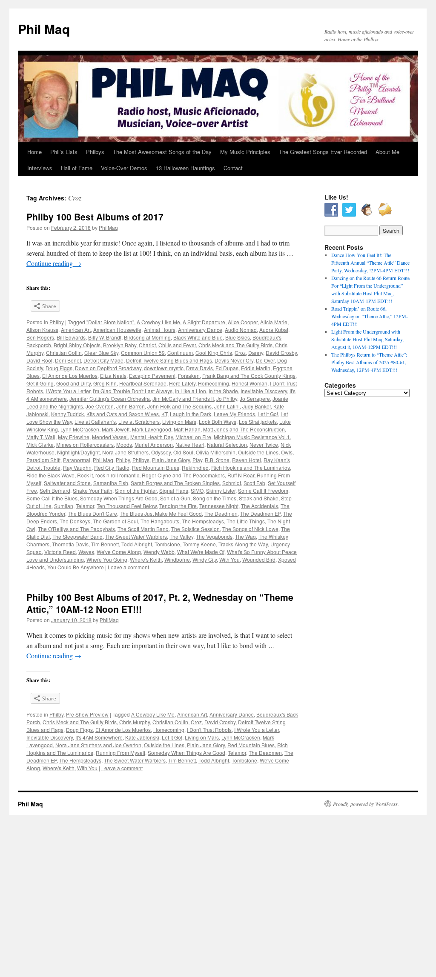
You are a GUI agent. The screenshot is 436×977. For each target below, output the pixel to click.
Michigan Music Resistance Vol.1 (252, 436)
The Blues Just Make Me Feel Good (161, 513)
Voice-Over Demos (124, 168)
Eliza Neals (113, 375)
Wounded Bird (258, 559)
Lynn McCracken (79, 429)
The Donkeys (75, 521)
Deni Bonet (68, 360)
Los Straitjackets (258, 421)
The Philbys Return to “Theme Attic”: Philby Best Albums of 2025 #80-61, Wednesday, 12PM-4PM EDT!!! (369, 362)
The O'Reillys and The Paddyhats (76, 528)
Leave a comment (128, 567)
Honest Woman (249, 383)
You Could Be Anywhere (75, 567)
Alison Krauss (42, 329)
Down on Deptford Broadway (108, 367)
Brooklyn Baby (119, 345)
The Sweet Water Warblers (136, 536)
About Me (387, 152)
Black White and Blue (198, 337)
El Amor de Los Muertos (70, 375)
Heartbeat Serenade (142, 383)
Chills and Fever (177, 345)
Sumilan (63, 505)
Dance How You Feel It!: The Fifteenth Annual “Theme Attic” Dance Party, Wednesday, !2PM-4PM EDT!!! (370, 262)
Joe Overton (100, 406)
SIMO (197, 490)
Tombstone (167, 544)
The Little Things (246, 521)
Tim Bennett (105, 544)
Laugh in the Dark (190, 413)
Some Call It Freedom (263, 490)
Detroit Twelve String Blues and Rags (169, 360)
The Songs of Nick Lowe (250, 528)
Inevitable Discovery (264, 390)
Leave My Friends (234, 413)
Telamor (85, 505)
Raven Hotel (246, 459)
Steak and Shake (258, 498)
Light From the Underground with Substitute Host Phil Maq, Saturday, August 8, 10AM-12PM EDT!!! (367, 339)
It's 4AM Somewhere (99, 737)
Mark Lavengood (151, 429)
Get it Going (40, 383)
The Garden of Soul (115, 521)
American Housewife (117, 329)
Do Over (265, 360)
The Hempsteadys (203, 521)
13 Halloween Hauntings (185, 168)
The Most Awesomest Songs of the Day (162, 152)
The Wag (245, 536)
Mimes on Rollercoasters (85, 444)
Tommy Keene (199, 544)
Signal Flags (173, 490)
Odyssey (161, 452)
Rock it (85, 475)
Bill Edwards (71, 337)
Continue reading (53, 263)
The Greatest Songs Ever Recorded (323, 152)
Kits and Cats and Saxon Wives (122, 413)
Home (34, 152)
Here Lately (182, 383)
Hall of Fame (76, 168)
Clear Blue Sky (101, 352)
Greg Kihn (105, 383)
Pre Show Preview (87, 714)
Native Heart (189, 444)
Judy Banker (256, 406)
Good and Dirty (73, 383)
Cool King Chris (213, 352)
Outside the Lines (258, 452)
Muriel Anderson (154, 444)
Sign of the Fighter (136, 490)
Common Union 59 (143, 352)
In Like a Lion (190, 390)
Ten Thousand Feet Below (127, 505)
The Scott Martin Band (143, 528)
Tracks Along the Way (243, 544)
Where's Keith (146, 559)
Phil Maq (44, 29)
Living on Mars (179, 421)
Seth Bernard (55, 490)
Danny (255, 352)
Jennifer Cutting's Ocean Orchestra (109, 398)
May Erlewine (73, 436)
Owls (287, 452)
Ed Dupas (226, 367)
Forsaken (189, 375)
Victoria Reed (60, 551)
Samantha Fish (110, 482)
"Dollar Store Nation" (110, 322)
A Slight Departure (204, 322)
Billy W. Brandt (104, 337)
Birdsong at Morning (147, 337)
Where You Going (106, 559)
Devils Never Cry (234, 360)
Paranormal (76, 459)
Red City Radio (111, 467)
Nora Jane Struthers (125, 452)
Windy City (204, 559)
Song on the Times (214, 498)
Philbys (95, 152)
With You (229, 559)
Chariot (147, 345)
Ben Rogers (40, 337)
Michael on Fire (193, 436)
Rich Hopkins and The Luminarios (250, 467)
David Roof (39, 360)
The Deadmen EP (260, 513)
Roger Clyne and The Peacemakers (183, 475)
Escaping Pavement (152, 375)
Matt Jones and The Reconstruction (244, 429)
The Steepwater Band (77, 536)
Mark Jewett (115, 429)
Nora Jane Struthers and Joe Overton (98, 744)
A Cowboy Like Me (158, 322)
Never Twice (264, 444)
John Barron (130, 406)
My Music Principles (245, 152)
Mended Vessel (110, 436)
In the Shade (223, 390)
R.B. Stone (217, 459)
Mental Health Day (151, 436)
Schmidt (231, 482)
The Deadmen (221, 513)
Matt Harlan (187, 429)
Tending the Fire (178, 505)
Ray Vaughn (77, 467)
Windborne (177, 559)
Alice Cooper (243, 322)
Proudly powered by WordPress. (366, 803)
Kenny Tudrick (67, 413)
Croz (240, 352)
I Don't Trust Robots (209, 729)
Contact (233, 168)
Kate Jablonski (142, 737)
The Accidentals (259, 505)
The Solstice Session (195, 528)
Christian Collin (64, 352)
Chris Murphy (134, 722)
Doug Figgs (59, 367)
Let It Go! (268, 413)
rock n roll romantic (117, 475)
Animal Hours (159, 329)
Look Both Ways (217, 421)
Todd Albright (136, 544)
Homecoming (213, 383)
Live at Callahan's (95, 421)
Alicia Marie (273, 322)
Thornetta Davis (70, 544)
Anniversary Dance (200, 329)
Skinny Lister (220, 490)
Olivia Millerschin (215, 452)
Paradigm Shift (43, 459)
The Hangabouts (160, 521)
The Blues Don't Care (92, 513)
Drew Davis (199, 367)
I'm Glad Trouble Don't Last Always (132, 390)
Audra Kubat (273, 329)
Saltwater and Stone (67, 482)
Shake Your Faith (92, 490)
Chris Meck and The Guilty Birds (235, 345)
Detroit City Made (103, 360)
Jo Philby (226, 398)
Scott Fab (254, 482)
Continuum (180, 352)
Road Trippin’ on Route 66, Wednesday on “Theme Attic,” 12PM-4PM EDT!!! (369, 316)
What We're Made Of (200, 551)
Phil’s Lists (63, 152)
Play (197, 459)
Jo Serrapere (255, 398)
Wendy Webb (159, 551)
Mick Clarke (40, 444)
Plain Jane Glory (171, 459)
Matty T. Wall (40, 436)
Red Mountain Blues (155, 467)
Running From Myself (120, 752)
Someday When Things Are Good (119, 498)
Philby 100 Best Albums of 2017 (95, 216)
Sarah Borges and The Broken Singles (175, 482)
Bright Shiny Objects (77, 345)
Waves (86, 551)
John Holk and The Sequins (179, 406)
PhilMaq (108, 227)
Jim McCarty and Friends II (183, 398)
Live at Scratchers (139, 421)
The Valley (181, 536)
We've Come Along (119, 551)
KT (164, 413)
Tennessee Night (218, 505)
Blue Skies (237, 337)
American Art (76, 329)
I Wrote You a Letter (68, 390)
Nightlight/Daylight (78, 452)
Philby (56, 322)
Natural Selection (227, 444)
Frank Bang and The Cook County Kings (248, 375)
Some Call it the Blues (51, 498)
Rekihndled (195, 467)
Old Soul (183, 452)
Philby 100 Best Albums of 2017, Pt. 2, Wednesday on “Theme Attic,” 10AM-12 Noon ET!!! (159, 603)
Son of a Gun (175, 498)
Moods (124, 444)
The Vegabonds (214, 536)
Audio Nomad (241, 329)
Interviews (39, 168)
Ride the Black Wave (50, 475)
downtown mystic (164, 367)
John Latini (227, 406)
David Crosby (281, 352)
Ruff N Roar (240, 475)
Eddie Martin (255, 367)
